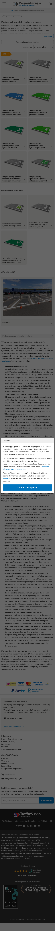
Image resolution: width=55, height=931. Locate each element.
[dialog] (27, 465)
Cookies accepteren (27, 487)
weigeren (7, 478)
